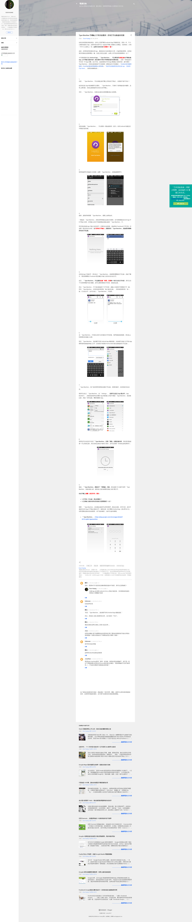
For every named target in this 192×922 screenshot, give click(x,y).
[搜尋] (134, 4)
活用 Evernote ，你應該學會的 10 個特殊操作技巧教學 (95, 818)
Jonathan (88, 659)
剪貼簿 (96, 565)
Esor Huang (92, 588)
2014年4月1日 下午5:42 (93, 622)
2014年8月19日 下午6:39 (96, 641)
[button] (131, 35)
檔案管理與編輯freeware (107, 565)
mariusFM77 (108, 913)
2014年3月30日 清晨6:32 (102, 588)
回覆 (86, 597)
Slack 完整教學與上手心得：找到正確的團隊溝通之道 (95, 729)
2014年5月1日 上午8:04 (93, 631)
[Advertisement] (105, 20)
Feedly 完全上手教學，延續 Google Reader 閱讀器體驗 (95, 854)
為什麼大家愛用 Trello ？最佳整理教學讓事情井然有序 (95, 800)
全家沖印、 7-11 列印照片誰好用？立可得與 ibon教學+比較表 (97, 747)
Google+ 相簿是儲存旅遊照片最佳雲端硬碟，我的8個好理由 (97, 836)
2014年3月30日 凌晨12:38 (93, 582)
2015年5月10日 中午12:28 (96, 659)
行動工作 (89, 565)
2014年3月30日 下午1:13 (93, 610)
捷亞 (86, 583)
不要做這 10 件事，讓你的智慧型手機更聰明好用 (93, 782)
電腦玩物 (83, 4)
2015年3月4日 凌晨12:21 (93, 650)
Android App (120, 565)
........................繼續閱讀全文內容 (122, 742)
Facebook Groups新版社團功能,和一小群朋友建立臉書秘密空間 (98, 890)
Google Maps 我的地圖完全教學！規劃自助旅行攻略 (94, 765)
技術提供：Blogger (106, 910)
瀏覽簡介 (9, 32)
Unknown (88, 601)
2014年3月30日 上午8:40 (96, 601)
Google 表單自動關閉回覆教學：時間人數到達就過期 (95, 872)
